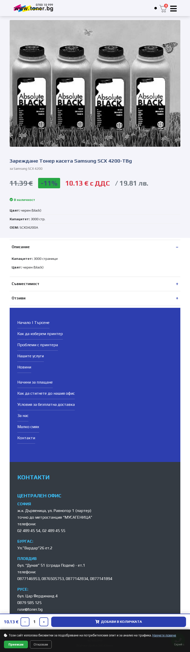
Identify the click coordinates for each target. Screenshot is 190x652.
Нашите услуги (30, 356)
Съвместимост (25, 284)
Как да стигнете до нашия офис (46, 393)
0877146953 (28, 578)
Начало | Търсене (33, 322)
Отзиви (18, 298)
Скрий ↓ (179, 644)
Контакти (26, 437)
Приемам (16, 644)
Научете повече (164, 635)
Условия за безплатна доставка (46, 404)
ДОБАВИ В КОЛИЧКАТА (121, 622)
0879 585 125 (29, 602)
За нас (22, 415)
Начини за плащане (35, 382)
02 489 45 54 (28, 530)
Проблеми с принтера (37, 344)
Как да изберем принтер (40, 333)
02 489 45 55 (53, 530)
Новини (24, 367)
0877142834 (77, 578)
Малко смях (28, 426)
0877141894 (101, 578)
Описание (21, 247)
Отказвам (41, 644)
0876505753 (53, 578)
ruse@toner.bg (30, 609)
